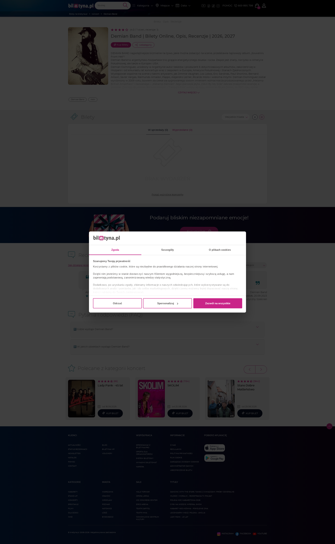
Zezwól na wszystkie (217, 303)
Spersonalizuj (165, 303)
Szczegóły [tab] (167, 249)
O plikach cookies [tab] (220, 249)
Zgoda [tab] (115, 249)
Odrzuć (117, 303)
